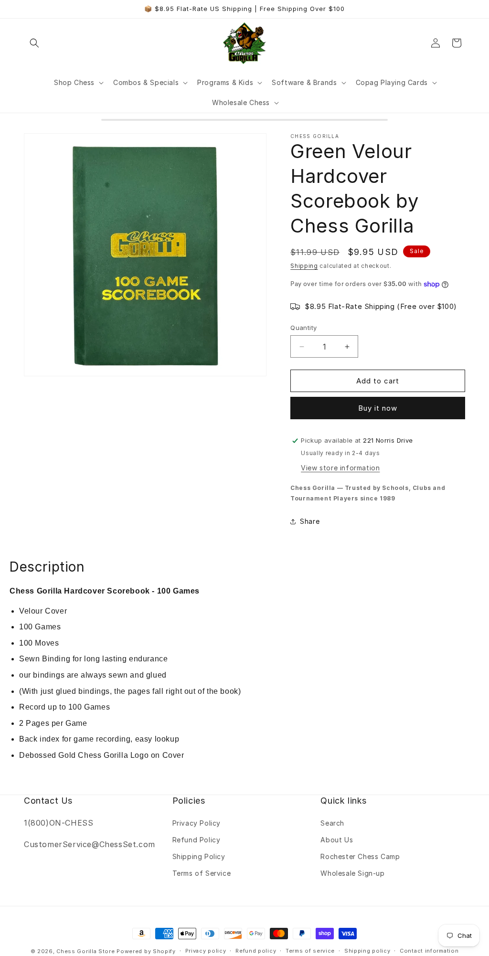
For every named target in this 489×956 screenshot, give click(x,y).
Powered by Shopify (146, 951)
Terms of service (310, 950)
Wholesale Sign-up (352, 873)
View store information (340, 468)
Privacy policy (205, 950)
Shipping (304, 265)
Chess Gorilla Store (85, 951)
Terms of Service (201, 873)
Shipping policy (367, 950)
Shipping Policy (198, 856)
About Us (336, 840)
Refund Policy (196, 840)
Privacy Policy (196, 823)
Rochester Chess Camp (360, 856)
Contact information (429, 950)
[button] (34, 42)
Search (332, 823)
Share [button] (309, 521)
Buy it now (377, 408)
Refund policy (255, 950)
